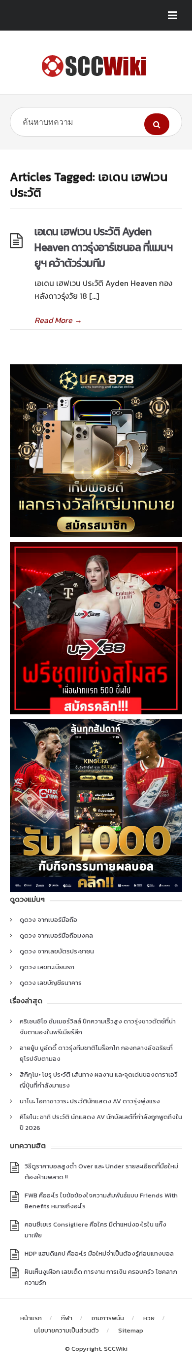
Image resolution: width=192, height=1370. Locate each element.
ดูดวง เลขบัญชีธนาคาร (51, 982)
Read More (58, 320)
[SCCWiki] (96, 66)
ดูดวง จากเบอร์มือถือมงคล (56, 935)
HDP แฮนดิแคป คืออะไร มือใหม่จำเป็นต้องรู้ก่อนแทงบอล (99, 1253)
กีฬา (66, 1318)
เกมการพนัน (108, 1318)
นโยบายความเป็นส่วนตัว (66, 1330)
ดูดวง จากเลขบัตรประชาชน (57, 951)
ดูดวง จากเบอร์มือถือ (48, 919)
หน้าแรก (31, 1318)
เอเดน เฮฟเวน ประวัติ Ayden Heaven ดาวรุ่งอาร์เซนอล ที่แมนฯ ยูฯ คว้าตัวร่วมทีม (103, 247)
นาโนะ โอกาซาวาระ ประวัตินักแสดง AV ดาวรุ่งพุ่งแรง (90, 1101)
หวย (149, 1318)
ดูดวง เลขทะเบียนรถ (47, 967)
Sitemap (130, 1330)
